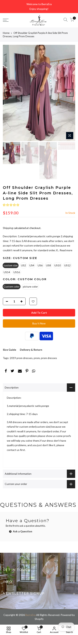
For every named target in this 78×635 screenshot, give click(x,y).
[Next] (70, 93)
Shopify (39, 618)
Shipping (8, 227)
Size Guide (9, 349)
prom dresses (49, 358)
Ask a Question (22, 531)
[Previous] (8, 93)
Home (6, 32)
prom (37, 358)
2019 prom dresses (21, 358)
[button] (11, 204)
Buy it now (39, 323)
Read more (65, 250)
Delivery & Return (31, 349)
